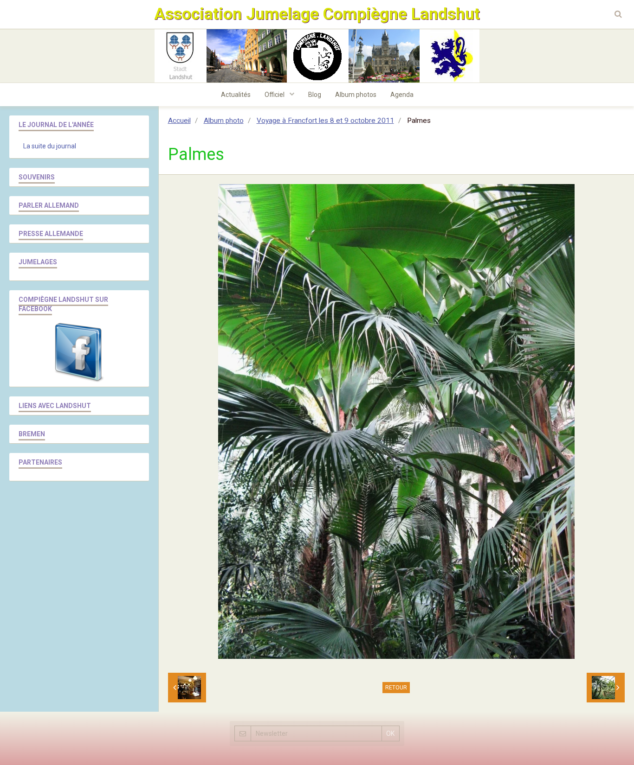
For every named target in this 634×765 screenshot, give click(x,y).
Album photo (224, 120)
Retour (396, 687)
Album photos (355, 94)
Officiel (275, 94)
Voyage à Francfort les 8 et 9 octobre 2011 (325, 120)
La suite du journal (49, 146)
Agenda (402, 94)
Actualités (236, 94)
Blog (314, 94)
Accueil (179, 120)
